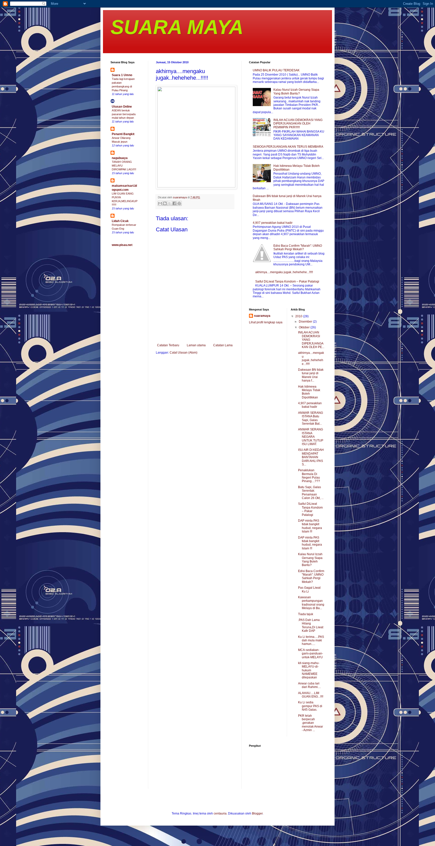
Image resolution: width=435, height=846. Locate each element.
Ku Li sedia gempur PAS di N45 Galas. (310, 706)
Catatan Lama (223, 345)
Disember (306, 321)
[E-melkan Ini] (160, 203)
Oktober (304, 327)
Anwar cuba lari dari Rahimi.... (309, 685)
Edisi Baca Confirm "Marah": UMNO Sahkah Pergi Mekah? (297, 247)
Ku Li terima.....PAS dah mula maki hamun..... (311, 640)
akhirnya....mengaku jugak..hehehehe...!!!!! (284, 272)
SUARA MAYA (177, 27)
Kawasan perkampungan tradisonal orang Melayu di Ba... (311, 603)
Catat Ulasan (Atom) (183, 352)
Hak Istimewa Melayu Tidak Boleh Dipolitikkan (309, 392)
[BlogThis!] (164, 203)
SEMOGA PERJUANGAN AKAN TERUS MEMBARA (288, 146)
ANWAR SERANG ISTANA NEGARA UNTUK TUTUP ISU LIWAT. (310, 437)
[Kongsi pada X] (169, 203)
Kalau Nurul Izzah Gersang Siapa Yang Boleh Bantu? (296, 91)
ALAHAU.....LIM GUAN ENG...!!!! (310, 694)
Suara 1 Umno (122, 75)
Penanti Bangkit (123, 134)
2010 (299, 316)
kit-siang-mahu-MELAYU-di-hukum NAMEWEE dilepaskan (308, 670)
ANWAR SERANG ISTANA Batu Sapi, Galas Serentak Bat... (310, 418)
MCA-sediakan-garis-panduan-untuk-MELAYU (310, 653)
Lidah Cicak (120, 221)
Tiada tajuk (305, 614)
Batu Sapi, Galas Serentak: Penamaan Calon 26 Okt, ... (310, 492)
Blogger (257, 813)
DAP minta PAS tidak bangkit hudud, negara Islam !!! (310, 526)
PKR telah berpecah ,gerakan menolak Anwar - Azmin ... (310, 723)
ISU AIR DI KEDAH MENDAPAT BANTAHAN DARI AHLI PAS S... (311, 457)
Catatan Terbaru (168, 345)
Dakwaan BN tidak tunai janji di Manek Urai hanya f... (310, 375)
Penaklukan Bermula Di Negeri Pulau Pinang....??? (309, 475)
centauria (220, 813)
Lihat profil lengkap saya (265, 322)
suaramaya (262, 316)
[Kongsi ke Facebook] (174, 203)
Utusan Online (122, 106)
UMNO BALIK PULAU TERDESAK (276, 70)
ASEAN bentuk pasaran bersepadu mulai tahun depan (124, 114)
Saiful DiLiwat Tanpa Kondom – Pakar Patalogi (287, 281)
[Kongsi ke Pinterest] (179, 203)
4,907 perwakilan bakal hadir (273, 223)
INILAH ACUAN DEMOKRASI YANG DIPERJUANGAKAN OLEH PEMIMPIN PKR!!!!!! (297, 123)
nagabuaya (120, 158)
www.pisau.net (122, 245)
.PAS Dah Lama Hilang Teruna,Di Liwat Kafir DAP (310, 625)
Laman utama (196, 345)
